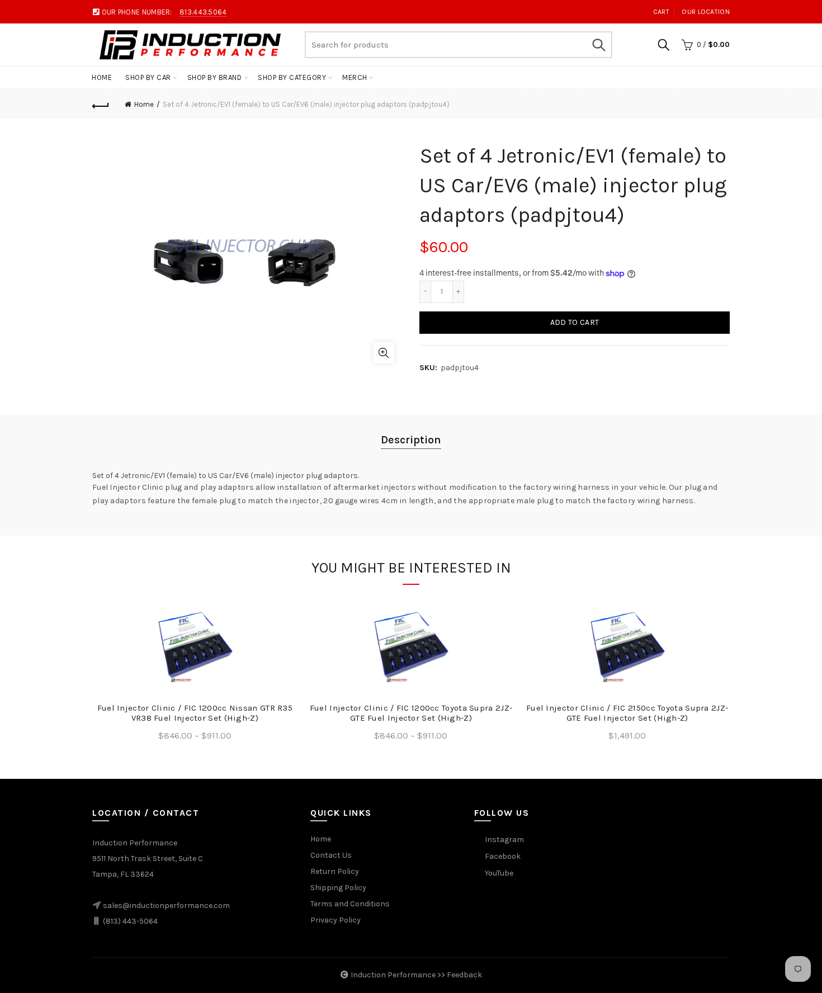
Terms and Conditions (350, 904)
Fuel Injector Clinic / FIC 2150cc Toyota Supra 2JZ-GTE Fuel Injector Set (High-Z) (627, 713)
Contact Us (331, 855)
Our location (706, 12)
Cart (661, 12)
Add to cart (574, 322)
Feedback (464, 975)
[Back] (101, 104)
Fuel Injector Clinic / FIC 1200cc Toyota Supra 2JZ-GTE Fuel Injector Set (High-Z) (411, 713)
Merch (354, 77)
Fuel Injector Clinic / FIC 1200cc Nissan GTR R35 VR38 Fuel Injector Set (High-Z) (194, 713)
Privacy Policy (335, 920)
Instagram (504, 839)
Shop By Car (148, 77)
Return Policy (334, 871)
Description (411, 439)
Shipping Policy (338, 887)
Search (598, 44)
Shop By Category (292, 77)
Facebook (503, 856)
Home (102, 77)
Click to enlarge (383, 352)
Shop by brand (214, 77)
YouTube (499, 873)
